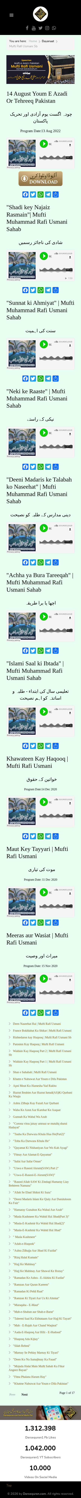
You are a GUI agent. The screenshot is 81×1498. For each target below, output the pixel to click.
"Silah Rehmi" (21, 1345)
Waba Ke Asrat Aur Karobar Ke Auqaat (36, 1110)
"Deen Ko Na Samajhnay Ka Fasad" (34, 1359)
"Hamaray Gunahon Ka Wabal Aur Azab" (37, 1209)
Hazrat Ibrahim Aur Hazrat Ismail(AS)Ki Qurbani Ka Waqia (40, 1094)
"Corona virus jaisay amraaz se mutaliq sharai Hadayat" (38, 1125)
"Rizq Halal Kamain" (25, 1257)
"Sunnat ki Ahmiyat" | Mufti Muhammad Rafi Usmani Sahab (40, 310)
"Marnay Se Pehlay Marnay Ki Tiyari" (35, 1352)
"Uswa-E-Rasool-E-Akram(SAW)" (33, 1175)
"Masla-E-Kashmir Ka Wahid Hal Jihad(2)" (38, 1223)
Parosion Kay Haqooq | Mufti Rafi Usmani (38, 1044)
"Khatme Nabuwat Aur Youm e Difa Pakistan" (40, 1383)
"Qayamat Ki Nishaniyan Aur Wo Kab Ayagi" (40, 1147)
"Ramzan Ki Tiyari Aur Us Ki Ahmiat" (36, 1298)
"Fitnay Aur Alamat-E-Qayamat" (32, 1154)
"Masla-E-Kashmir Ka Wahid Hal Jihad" (37, 1230)
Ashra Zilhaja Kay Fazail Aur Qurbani (35, 1103)
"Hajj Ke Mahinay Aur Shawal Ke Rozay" (38, 1271)
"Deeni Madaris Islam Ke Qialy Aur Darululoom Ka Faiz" (40, 1201)
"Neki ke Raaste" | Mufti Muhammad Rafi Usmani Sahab (36, 398)
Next (24, 1394)
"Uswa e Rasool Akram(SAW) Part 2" (35, 1168)
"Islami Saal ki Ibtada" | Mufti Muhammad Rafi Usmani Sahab (35, 670)
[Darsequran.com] (40, 1413)
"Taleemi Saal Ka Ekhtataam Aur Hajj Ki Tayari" (42, 1318)
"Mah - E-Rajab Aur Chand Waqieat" (35, 1325)
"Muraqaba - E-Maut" (25, 1305)
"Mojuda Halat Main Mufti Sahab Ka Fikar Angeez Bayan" (36, 1368)
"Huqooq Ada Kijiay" (25, 1339)
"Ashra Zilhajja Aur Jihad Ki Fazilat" (34, 1250)
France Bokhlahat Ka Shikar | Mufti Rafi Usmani (41, 1030)
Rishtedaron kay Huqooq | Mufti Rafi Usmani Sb (41, 1037)
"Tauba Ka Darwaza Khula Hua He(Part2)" (38, 1134)
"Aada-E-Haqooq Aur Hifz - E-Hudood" (37, 1332)
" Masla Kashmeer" (24, 1237)
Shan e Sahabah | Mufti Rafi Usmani (34, 1072)
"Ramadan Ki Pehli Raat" (28, 1291)
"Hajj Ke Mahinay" (24, 1264)
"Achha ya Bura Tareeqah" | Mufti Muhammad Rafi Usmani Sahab (39, 582)
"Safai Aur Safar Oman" (27, 1161)
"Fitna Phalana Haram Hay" (29, 1376)
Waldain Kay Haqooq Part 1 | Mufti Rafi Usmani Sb (40, 1063)
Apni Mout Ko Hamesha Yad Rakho (34, 1085)
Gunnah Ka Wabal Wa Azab (29, 1116)
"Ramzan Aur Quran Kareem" (30, 1284)
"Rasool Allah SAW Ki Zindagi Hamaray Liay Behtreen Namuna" (39, 1183)
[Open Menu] (11, 15)
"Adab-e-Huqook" (23, 1243)
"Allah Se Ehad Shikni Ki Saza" (32, 1192)
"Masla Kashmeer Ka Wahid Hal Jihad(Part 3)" (40, 1216)
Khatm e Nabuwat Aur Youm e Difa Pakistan (39, 1079)
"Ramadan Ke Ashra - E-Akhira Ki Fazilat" (38, 1277)
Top (8, 1485)
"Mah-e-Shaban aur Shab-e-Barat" (33, 1311)
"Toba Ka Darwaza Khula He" (31, 1141)
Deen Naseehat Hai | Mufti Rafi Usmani (36, 1023)
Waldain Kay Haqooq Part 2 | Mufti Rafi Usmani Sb (40, 1052)
